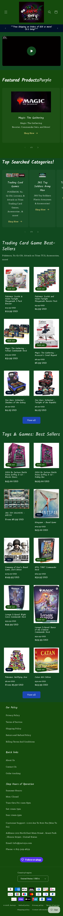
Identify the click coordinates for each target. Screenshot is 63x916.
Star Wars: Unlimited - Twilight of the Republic (45, 401)
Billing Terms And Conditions (20, 742)
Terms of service (52, 905)
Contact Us (11, 767)
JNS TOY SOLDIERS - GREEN (15, 514)
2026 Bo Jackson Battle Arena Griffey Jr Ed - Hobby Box (46, 475)
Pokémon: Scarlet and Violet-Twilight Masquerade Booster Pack (46, 299)
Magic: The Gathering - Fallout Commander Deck (16, 349)
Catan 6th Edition (43, 677)
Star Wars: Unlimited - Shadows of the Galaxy (15, 401)
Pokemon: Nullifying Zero (16, 677)
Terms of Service (14, 722)
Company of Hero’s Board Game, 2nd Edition (16, 568)
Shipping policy (23, 910)
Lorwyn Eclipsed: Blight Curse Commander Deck (15, 616)
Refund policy (24, 905)
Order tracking (13, 773)
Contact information (40, 910)
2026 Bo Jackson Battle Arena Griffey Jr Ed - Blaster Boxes (16, 475)
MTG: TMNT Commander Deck (45, 568)
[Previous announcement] (5, 28)
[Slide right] (38, 147)
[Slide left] (25, 147)
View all (31, 420)
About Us (10, 760)
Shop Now (29, 133)
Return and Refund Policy (18, 735)
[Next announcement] (57, 28)
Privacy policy (38, 905)
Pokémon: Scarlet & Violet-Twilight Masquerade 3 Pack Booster (13, 300)
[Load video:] (31, 51)
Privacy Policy (13, 715)
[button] (6, 12)
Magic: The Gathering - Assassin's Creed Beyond (46, 354)
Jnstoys (13, 905)
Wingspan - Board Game (45, 522)
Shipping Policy (13, 728)
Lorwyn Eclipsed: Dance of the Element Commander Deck (45, 630)
